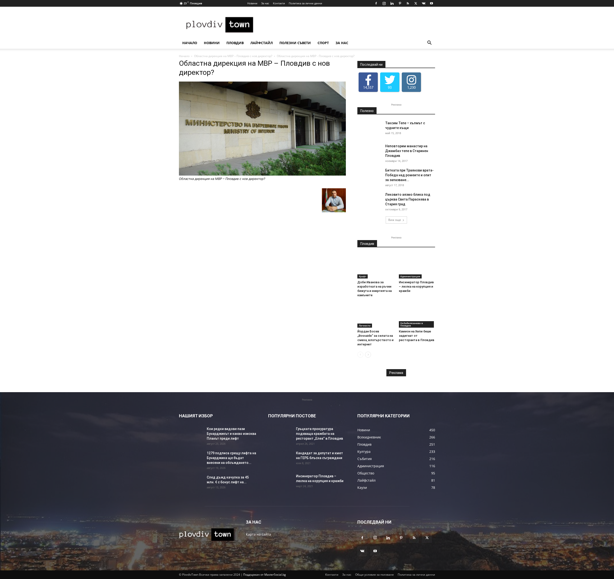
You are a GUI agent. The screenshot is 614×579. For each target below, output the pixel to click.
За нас (265, 3)
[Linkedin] (392, 3)
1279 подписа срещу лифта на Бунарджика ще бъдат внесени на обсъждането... (231, 458)
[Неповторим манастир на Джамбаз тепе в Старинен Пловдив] (369, 152)
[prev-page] (360, 355)
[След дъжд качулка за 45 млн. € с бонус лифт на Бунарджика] (191, 483)
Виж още (394, 220)
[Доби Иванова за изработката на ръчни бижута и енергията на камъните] (375, 266)
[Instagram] (384, 3)
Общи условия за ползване (374, 575)
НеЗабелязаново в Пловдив (411, 324)
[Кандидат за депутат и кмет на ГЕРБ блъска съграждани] (280, 459)
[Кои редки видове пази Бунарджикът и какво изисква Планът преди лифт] (191, 434)
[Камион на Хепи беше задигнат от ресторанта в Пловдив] (417, 315)
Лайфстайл (261, 43)
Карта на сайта (258, 534)
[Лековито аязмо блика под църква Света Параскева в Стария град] (369, 200)
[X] (415, 3)
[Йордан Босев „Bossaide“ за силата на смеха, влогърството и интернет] (375, 315)
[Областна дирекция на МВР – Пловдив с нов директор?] (262, 174)
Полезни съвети (295, 43)
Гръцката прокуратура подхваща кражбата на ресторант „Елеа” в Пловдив (319, 433)
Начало (189, 43)
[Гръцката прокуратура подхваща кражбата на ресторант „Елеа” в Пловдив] (280, 434)
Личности (365, 325)
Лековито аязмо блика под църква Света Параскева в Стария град (407, 199)
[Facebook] (376, 3)
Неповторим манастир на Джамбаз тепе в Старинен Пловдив (406, 151)
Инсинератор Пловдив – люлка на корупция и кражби (416, 286)
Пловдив (235, 43)
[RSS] (407, 3)
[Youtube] (431, 3)
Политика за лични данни (305, 3)
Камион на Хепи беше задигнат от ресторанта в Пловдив (416, 336)
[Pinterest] (399, 3)
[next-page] (368, 355)
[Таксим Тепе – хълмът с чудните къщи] (369, 129)
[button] (429, 43)
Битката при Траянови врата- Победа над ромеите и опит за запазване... (409, 175)
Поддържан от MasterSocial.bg (264, 575)
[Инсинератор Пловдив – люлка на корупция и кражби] (417, 266)
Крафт (362, 276)
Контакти (279, 3)
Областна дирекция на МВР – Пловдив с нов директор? (233, 56)
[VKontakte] (423, 3)
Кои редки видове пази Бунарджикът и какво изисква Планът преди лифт (231, 433)
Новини (252, 3)
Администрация (410, 276)
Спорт (323, 43)
